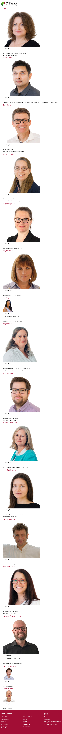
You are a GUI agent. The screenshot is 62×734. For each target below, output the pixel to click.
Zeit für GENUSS (26, 726)
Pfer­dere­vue (4, 716)
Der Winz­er (3, 721)
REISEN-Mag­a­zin (26, 722)
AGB (45, 716)
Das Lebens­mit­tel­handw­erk (7, 718)
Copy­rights (46, 714)
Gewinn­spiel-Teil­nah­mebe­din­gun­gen (52, 721)
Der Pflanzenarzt (5, 719)
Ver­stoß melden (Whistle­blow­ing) (51, 722)
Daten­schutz (47, 719)
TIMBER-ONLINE (26, 724)
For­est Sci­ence (4, 724)
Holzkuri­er (25, 719)
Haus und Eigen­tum (27, 716)
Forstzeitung (4, 722)
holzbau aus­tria (26, 718)
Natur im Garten (26, 721)
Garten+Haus (4, 726)
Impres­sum (46, 718)
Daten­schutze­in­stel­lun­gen (50, 724)
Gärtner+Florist (4, 727)
